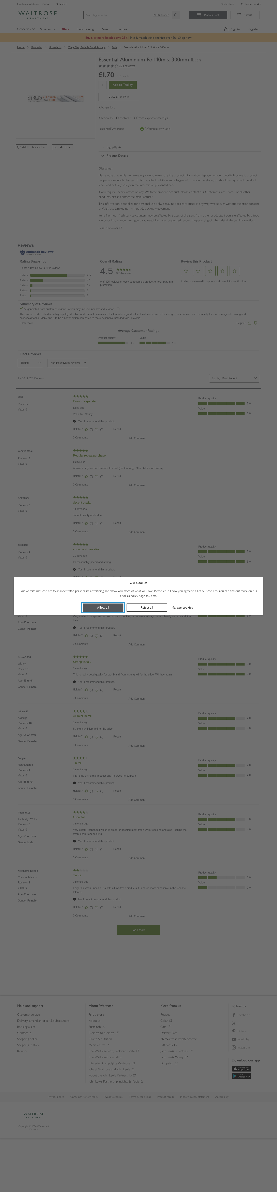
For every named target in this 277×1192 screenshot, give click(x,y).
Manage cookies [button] (182, 607)
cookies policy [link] (129, 596)
